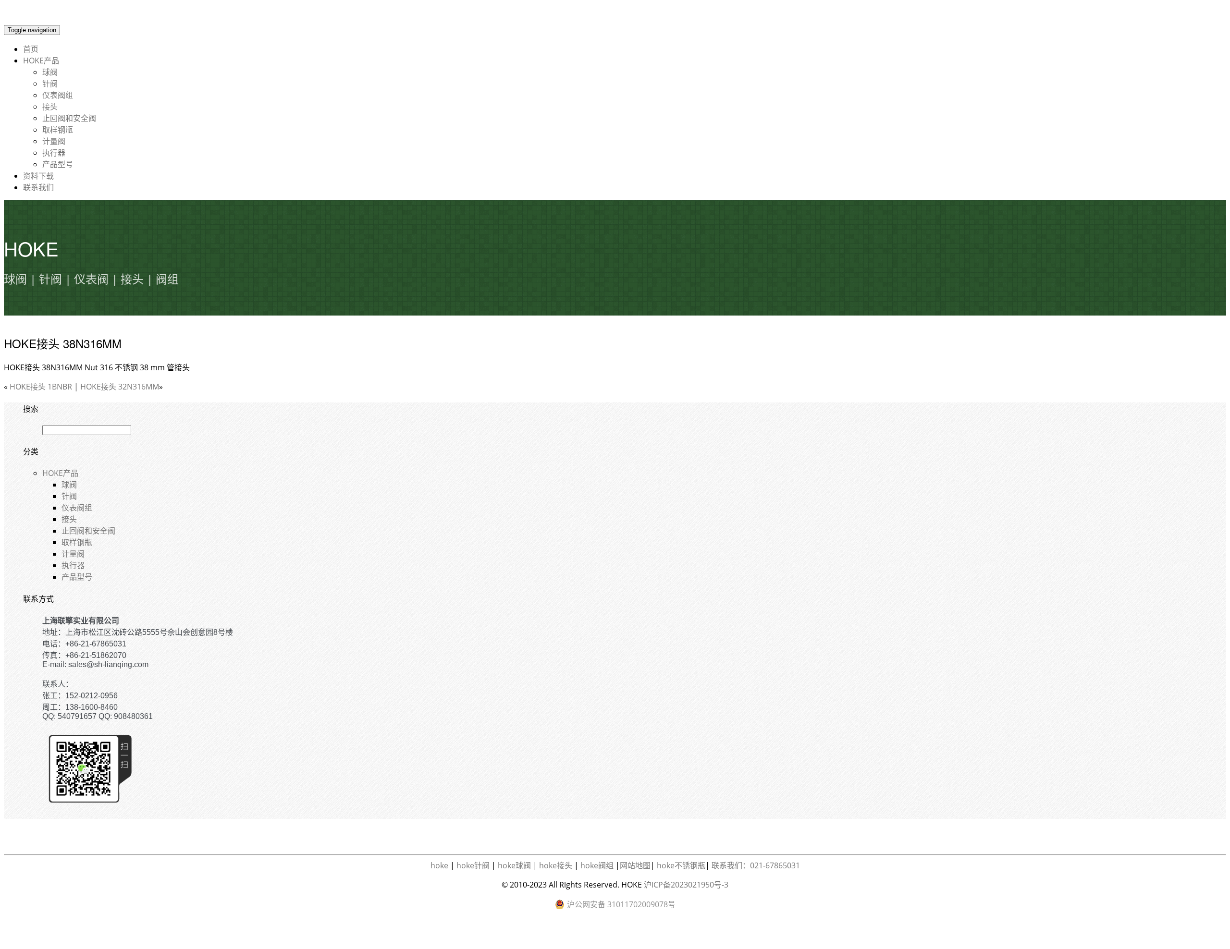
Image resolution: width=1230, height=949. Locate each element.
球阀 (50, 72)
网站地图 (635, 865)
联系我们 (38, 187)
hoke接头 (555, 865)
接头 (50, 106)
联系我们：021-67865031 (756, 865)
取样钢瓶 (57, 129)
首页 (30, 49)
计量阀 (53, 141)
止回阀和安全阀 (69, 118)
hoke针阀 (473, 865)
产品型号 (57, 164)
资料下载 (38, 175)
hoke (439, 865)
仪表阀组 (57, 95)
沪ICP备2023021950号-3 (686, 884)
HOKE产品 (41, 60)
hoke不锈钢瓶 (681, 865)
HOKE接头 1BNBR (41, 386)
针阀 (50, 83)
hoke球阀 (514, 865)
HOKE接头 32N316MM (119, 386)
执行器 (53, 152)
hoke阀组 (597, 865)
